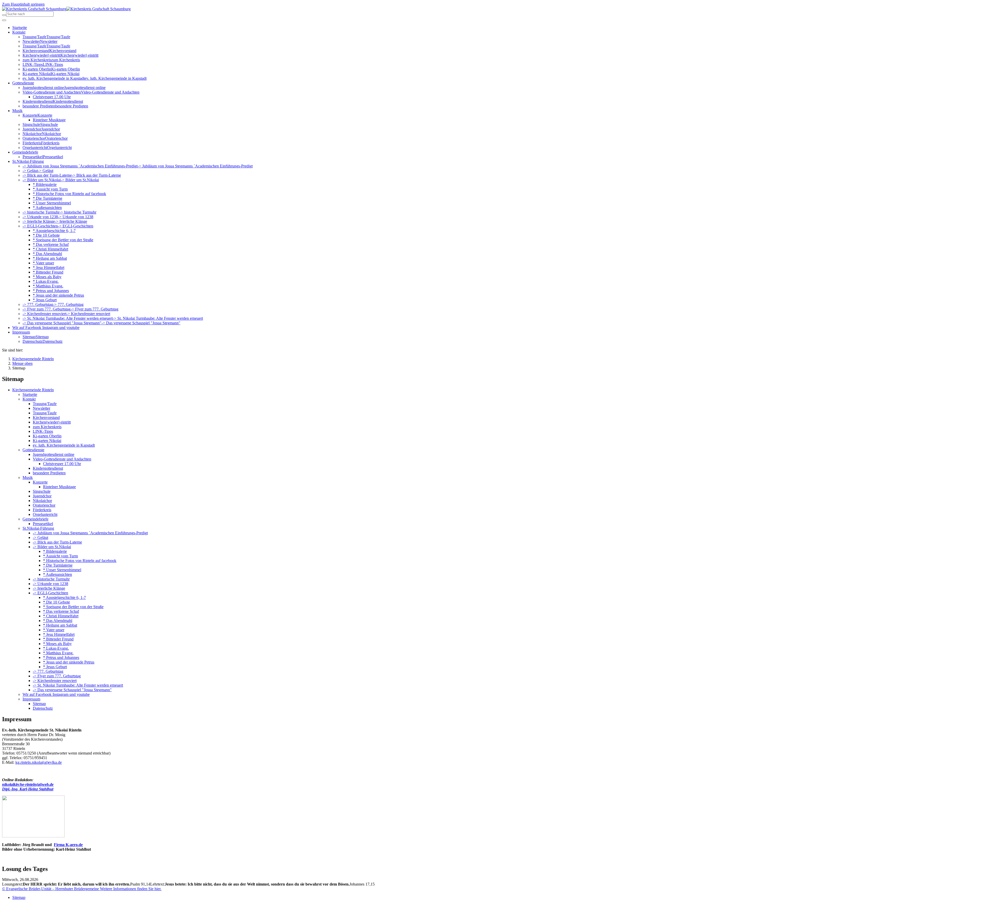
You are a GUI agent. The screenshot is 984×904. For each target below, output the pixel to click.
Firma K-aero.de (68, 844)
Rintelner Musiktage (59, 487)
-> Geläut (40, 537)
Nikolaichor (42, 500)
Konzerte (40, 482)
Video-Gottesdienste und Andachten (62, 459)
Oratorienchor (44, 505)
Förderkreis (42, 510)
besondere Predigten (49, 473)
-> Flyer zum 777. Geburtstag (57, 676)
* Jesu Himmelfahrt (59, 634)
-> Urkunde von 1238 (50, 583)
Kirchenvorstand (46, 417)
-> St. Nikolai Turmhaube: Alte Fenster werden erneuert (78, 685)
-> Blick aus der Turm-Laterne (57, 542)
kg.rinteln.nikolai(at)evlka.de (38, 762)
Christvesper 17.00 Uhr (62, 463)
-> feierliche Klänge (49, 588)
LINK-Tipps (43, 431)
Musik (28, 477)
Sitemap (39, 703)
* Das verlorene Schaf (61, 611)
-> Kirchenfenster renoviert (55, 680)
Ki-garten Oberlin (47, 436)
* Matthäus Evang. (58, 653)
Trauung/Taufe (45, 403)
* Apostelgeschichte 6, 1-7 (64, 597)
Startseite (30, 394)
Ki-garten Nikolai (47, 440)
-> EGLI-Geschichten (50, 593)
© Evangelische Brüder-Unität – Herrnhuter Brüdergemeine (50, 889)
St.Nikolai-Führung (38, 528)
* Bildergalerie (55, 551)
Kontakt (29, 399)
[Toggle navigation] (4, 20)
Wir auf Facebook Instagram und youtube (56, 694)
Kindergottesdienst (48, 468)
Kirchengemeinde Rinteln (33, 390)
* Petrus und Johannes (61, 657)
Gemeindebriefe (35, 519)
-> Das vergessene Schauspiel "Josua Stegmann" (72, 690)
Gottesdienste (33, 450)
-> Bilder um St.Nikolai (52, 547)
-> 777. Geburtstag (48, 671)
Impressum (31, 699)
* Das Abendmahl (57, 620)
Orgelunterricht (45, 514)
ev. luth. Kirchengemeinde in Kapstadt (64, 445)
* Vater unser (53, 630)
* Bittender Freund (58, 639)
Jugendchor (42, 496)
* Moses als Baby (57, 643)
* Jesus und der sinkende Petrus (68, 662)
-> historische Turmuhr (51, 579)
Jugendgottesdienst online (53, 454)
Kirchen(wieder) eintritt (52, 422)
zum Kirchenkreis (47, 427)
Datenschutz (43, 708)
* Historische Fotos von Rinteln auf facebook (79, 560)
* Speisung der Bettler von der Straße (73, 607)
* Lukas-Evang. (56, 648)
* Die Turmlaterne (58, 565)
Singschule (41, 491)
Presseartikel (43, 523)
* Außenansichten (57, 574)
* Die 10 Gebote (56, 602)
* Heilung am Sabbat (60, 625)
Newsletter (41, 408)
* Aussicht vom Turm (60, 556)
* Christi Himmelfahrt (60, 616)
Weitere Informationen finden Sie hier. (130, 889)
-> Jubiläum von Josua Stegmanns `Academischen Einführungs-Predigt (90, 533)
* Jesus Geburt (55, 667)
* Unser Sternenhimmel (62, 570)
